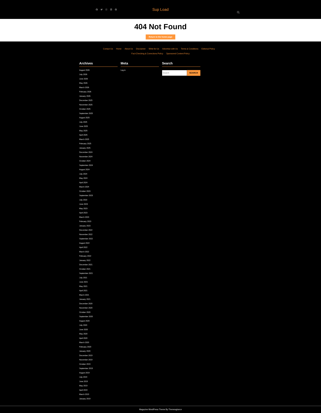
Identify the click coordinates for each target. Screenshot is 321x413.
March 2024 (84, 187)
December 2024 (85, 152)
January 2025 (84, 148)
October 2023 (84, 191)
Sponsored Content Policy (178, 54)
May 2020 (83, 334)
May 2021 (83, 286)
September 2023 (86, 195)
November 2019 (85, 360)
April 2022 (83, 247)
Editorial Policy (208, 49)
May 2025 (83, 131)
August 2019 (84, 373)
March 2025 (84, 139)
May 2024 (83, 178)
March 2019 (84, 394)
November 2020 (85, 308)
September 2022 (86, 239)
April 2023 (83, 213)
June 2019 (83, 381)
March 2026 (84, 87)
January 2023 (84, 226)
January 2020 (84, 351)
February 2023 (85, 221)
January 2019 (84, 399)
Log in (123, 70)
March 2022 (84, 252)
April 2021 (83, 290)
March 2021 (84, 295)
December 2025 (85, 100)
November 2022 (85, 234)
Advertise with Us (170, 49)
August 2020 (84, 321)
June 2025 (83, 126)
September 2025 (86, 113)
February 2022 (85, 256)
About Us (129, 49)
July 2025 (83, 122)
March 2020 (84, 342)
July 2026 (83, 74)
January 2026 (84, 96)
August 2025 (84, 118)
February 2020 (85, 347)
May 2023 (83, 208)
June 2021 (83, 282)
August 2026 (84, 70)
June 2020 (83, 329)
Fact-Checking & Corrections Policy (147, 54)
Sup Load (160, 9)
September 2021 (86, 273)
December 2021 (85, 265)
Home (119, 49)
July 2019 (83, 377)
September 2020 (86, 316)
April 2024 (83, 182)
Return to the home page (162, 37)
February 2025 (85, 143)
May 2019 (83, 386)
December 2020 (85, 303)
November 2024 (85, 157)
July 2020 (83, 325)
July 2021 (83, 278)
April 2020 (83, 338)
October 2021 (84, 269)
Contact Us (108, 49)
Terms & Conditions (189, 49)
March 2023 (84, 217)
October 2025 (84, 109)
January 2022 (84, 260)
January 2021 (84, 299)
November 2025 (85, 105)
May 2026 (83, 83)
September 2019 (86, 368)
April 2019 (83, 390)
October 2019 (84, 364)
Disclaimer (141, 49)
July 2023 (83, 200)
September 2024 (86, 165)
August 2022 (84, 243)
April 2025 (83, 135)
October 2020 (84, 312)
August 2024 (84, 169)
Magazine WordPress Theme (152, 409)
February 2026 (85, 92)
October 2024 (84, 161)
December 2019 (85, 355)
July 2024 (83, 174)
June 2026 (83, 79)
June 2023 (83, 204)
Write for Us (154, 49)
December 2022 (85, 230)
